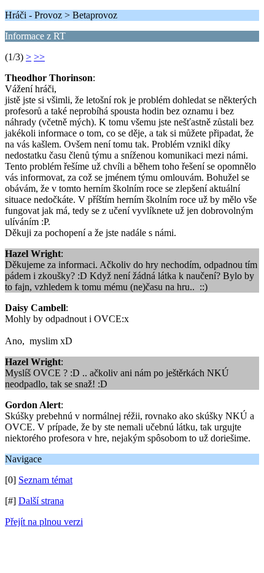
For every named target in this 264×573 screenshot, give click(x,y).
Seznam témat (45, 480)
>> (39, 57)
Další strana (41, 501)
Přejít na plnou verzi (44, 521)
